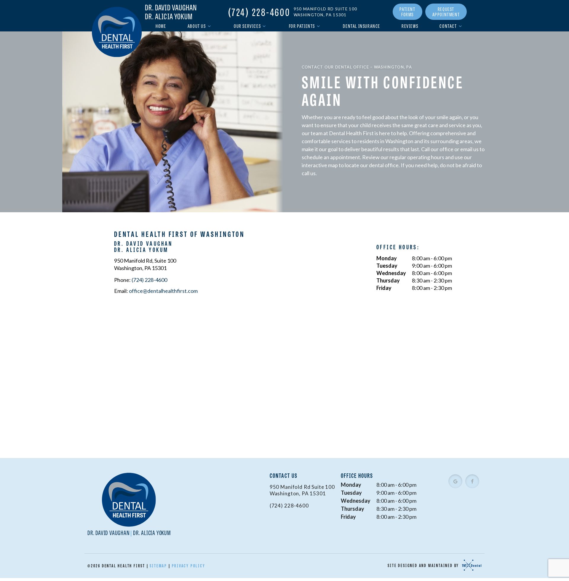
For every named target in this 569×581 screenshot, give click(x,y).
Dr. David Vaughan (171, 7)
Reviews (410, 26)
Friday (383, 288)
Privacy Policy (188, 566)
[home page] (117, 32)
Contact (448, 26)
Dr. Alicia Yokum (169, 16)
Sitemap (158, 566)
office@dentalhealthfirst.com (163, 291)
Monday (386, 258)
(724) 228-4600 (259, 11)
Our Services (247, 26)
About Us (197, 26)
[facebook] (472, 481)
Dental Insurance (361, 26)
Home (161, 26)
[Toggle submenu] (209, 26)
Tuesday (386, 265)
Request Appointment (446, 12)
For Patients (302, 26)
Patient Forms (407, 12)
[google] (455, 481)
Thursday (388, 280)
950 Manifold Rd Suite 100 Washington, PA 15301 (325, 12)
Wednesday (391, 273)
